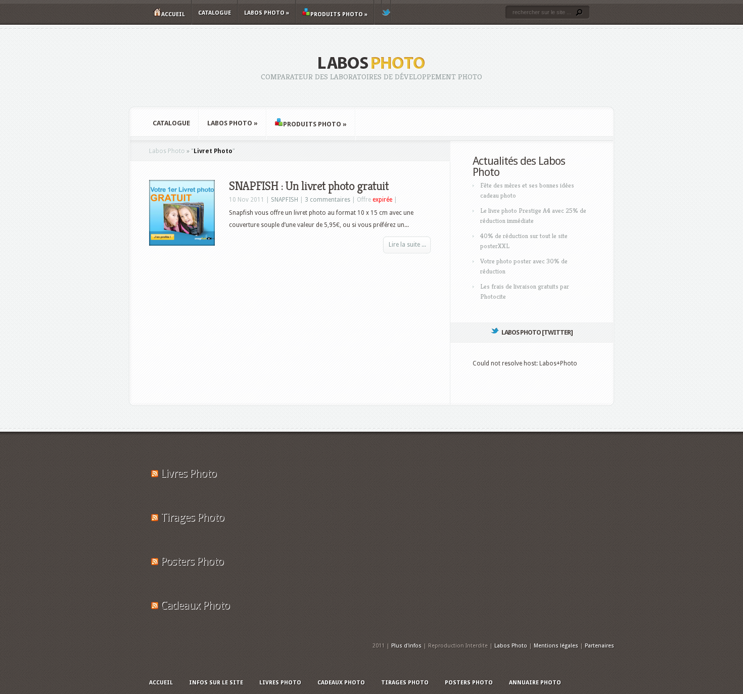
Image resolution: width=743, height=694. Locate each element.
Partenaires (599, 645)
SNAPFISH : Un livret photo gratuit (309, 186)
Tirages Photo (192, 517)
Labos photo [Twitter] (537, 332)
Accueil (173, 14)
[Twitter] (386, 10)
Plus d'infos (406, 645)
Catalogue (214, 13)
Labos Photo (167, 151)
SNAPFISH (284, 199)
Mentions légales (556, 645)
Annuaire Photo (535, 682)
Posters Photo (192, 561)
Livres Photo (188, 473)
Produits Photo (338, 14)
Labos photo (266, 13)
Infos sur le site (216, 682)
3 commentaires (327, 199)
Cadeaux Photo (195, 605)
